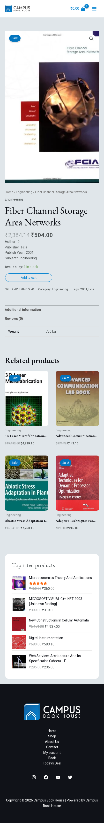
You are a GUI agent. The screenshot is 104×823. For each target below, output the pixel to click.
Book (52, 758)
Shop (52, 736)
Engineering (24, 192)
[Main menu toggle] (94, 9)
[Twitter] (70, 777)
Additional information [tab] (23, 309)
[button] (91, 38)
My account (52, 752)
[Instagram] (34, 777)
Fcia (91, 289)
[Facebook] (46, 777)
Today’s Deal (52, 763)
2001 (83, 289)
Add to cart (29, 277)
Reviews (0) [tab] (14, 318)
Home (9, 192)
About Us (52, 741)
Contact (52, 747)
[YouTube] (58, 777)
